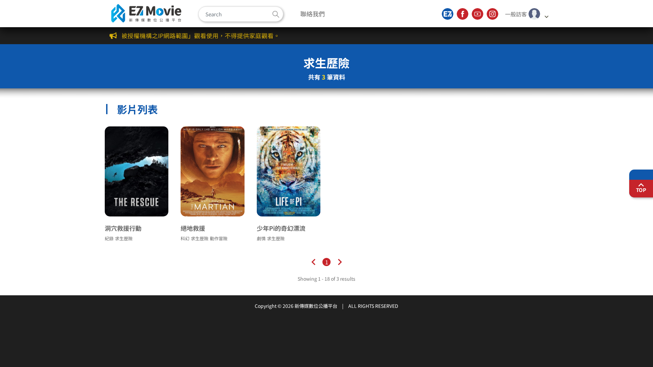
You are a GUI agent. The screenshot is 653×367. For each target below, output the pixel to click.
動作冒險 (219, 238)
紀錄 (109, 238)
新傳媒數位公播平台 (146, 13)
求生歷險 (124, 238)
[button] (527, 14)
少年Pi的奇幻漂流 (281, 228)
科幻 (185, 238)
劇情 (261, 238)
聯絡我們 (312, 13)
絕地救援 (193, 228)
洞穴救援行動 (123, 228)
